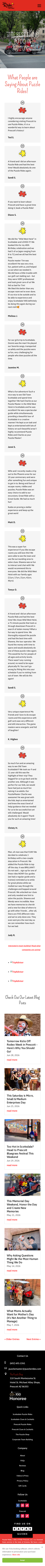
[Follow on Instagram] (22, 1505)
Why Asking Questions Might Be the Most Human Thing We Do (22, 1259)
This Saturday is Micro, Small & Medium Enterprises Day (20, 1099)
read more (12, 1059)
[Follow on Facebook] (18, 1505)
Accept (22, 1560)
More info (16, 1555)
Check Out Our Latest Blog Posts (22, 1000)
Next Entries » (33, 1339)
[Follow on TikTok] (27, 1505)
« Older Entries (11, 1339)
